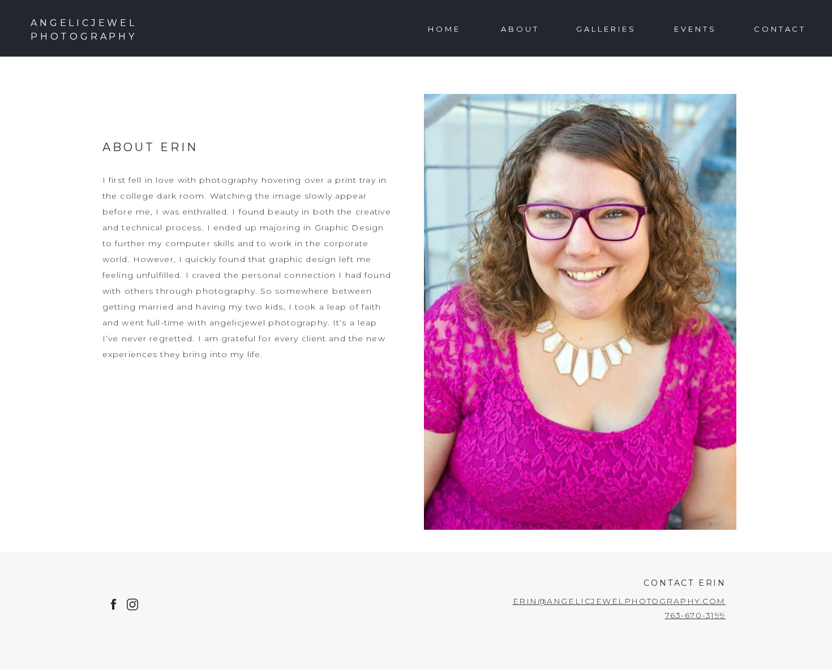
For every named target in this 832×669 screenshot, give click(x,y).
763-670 (683, 615)
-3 (706, 615)
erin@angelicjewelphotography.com (619, 601)
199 (718, 615)
